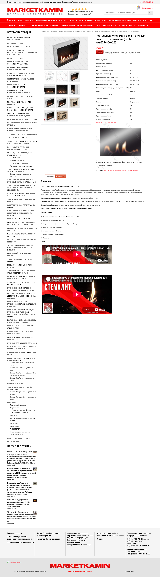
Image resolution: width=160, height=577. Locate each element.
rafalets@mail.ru (139, 549)
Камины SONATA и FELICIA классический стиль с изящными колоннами (21, 304)
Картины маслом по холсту (19, 438)
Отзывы (100, 539)
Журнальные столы (15, 384)
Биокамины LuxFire (16, 435)
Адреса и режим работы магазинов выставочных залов (110, 534)
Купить (99, 52)
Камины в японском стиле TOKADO (22, 343)
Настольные (14, 426)
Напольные (14, 415)
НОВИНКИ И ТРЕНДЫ (15, 43)
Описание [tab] (50, 176)
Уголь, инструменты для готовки (21, 166)
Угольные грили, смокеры (19, 163)
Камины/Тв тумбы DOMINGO (18, 219)
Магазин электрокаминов (55, 31)
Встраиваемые (15, 408)
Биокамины (12, 403)
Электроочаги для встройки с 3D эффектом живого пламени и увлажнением (21, 188)
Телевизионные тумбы (17, 138)
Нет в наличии (13, 442)
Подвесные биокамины (18, 405)
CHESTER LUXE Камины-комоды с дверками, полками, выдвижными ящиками (21, 296)
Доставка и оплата (15, 533)
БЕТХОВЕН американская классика (22, 119)
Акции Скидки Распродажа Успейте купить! (48, 534)
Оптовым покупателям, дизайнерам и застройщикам (19, 538)
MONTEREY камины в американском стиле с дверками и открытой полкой (22, 52)
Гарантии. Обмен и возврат (48, 539)
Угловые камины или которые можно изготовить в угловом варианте (20, 248)
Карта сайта (130, 571)
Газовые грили (15, 157)
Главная (43, 31)
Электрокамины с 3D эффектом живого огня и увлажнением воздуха (20, 213)
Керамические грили (17, 160)
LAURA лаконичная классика (19, 47)
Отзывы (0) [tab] (60, 176)
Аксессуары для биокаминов (20, 432)
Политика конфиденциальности (20, 542)
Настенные (14, 423)
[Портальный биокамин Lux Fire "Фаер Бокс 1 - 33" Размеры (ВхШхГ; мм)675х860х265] (66, 53)
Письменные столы (15, 58)
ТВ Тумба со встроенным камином (22, 134)
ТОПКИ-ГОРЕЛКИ (16, 429)
